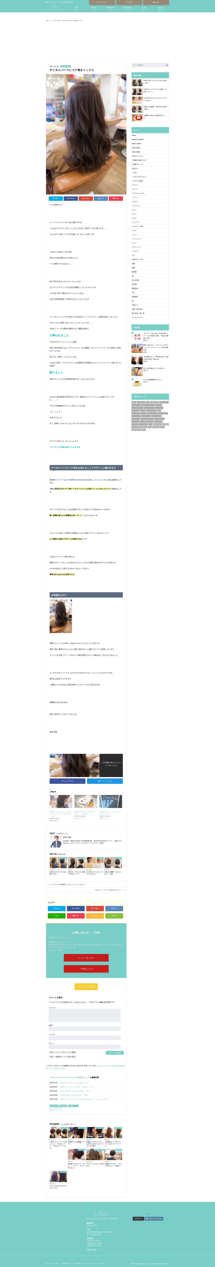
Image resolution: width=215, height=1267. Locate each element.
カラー (134, 214)
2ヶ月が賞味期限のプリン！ (153, 380)
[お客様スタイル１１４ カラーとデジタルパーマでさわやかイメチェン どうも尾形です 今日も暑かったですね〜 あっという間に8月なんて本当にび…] (61, 801)
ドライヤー (135, 421)
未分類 (134, 284)
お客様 (156, 402)
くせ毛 (134, 172)
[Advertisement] (107, 40)
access (93, 1263)
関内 (139, 430)
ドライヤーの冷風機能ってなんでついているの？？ (68, 884)
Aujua (134, 135)
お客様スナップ (83, 1077)
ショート (143, 413)
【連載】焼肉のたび (139, 160)
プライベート (136, 247)
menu (47, 1263)
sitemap (101, 1263)
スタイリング (146, 416)
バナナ (134, 230)
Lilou (147, 402)
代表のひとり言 (137, 259)
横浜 (145, 427)
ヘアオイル (149, 421)
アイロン (135, 185)
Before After (55, 1077)
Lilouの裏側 (136, 152)
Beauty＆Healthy (138, 139)
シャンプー (136, 222)
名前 (51, 1025)
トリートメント (159, 419)
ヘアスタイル (143, 424)
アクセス (160, 8)
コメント (52, 1007)
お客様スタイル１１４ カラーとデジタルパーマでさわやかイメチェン (61, 814)
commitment (66, 1263)
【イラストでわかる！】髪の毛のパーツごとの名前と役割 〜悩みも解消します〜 (155, 335)
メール (52, 1034)
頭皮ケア (135, 305)
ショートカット (152, 413)
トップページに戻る (86, 986)
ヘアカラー (158, 421)
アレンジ (135, 189)
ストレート (135, 419)
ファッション (136, 239)
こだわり (110, 8)
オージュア (135, 410)
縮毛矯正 (135, 297)
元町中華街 (157, 424)
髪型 (143, 430)
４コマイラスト (137, 317)
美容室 (162, 427)
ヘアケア (135, 251)
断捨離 (134, 272)
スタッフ (143, 8)
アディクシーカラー (148, 405)
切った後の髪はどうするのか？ (154, 368)
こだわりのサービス (139, 177)
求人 (133, 292)
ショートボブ (136, 416)
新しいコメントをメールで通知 (63, 1052)
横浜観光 (135, 288)
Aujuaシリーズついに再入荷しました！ (109, 890)
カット (134, 210)
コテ (159, 410)
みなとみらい (164, 402)
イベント (135, 197)
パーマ (134, 235)
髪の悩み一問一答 (138, 313)
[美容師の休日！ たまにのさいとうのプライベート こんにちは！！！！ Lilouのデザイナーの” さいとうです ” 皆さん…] (110, 801)
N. (151, 402)
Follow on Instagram (155, 1218)
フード (134, 243)
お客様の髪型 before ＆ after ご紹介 (74, 1095)
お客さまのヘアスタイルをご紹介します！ (75, 1083)
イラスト (135, 201)
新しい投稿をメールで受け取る (63, 1057)
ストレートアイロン (147, 419)
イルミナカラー (149, 408)
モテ (133, 255)
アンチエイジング (138, 193)
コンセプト (93, 8)
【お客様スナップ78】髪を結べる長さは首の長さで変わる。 (156, 358)
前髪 (133, 263)
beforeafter (140, 402)
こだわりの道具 (137, 181)
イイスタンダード (137, 408)
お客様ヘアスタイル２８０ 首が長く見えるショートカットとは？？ (84, 1099)
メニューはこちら (86, 958)
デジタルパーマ (56, 1109)
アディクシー (136, 405)
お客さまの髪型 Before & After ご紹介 (75, 1091)
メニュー (76, 8)
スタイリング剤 (137, 226)
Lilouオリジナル (137, 156)
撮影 (133, 268)
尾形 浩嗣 (67, 837)
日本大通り (136, 280)
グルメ (134, 218)
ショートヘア (163, 413)
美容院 (134, 430)
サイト (51, 1043)
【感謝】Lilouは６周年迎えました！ (154, 116)
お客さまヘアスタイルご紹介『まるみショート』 (77, 1087)
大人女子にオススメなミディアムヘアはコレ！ (155, 99)
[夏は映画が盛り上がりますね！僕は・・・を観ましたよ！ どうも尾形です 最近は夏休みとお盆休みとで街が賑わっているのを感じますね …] (85, 801)
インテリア (136, 206)
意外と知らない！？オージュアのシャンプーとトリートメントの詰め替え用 (155, 347)
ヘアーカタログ (127, 8)
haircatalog (69, 1077)
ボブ (150, 424)
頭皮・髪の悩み (137, 309)
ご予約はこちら (86, 969)
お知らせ (135, 168)
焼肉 (149, 427)
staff (85, 1263)
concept (55, 1263)
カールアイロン (151, 410)
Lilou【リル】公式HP (148, 1264)
